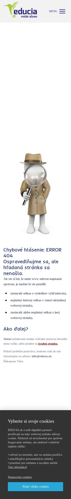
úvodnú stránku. (48, 343)
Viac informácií (17, 467)
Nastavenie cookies (20, 477)
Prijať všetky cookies (35, 486)
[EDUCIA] (20, 11)
